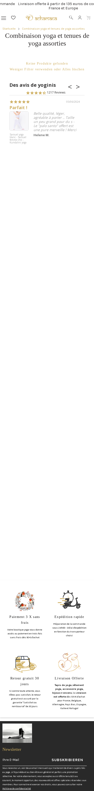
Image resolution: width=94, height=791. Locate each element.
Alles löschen (73, 69)
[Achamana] (41, 17)
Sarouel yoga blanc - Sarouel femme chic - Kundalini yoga (18, 138)
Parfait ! (18, 107)
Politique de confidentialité (16, 788)
